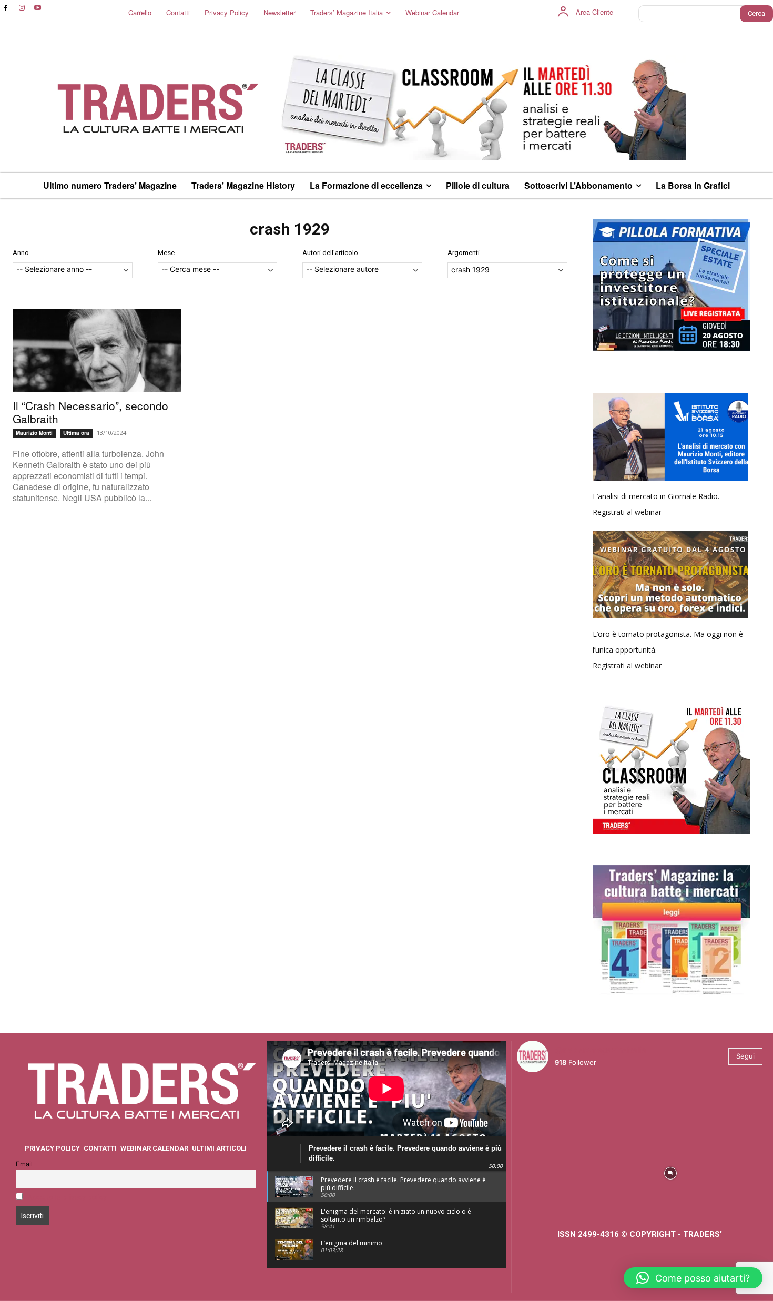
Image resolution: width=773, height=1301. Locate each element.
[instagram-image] (547, 1111)
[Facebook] (5, 8)
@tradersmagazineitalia (600, 1050)
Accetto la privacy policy (67, 1197)
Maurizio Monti (34, 432)
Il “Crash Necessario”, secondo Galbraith (90, 412)
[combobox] (73, 270)
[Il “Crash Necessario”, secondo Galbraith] (97, 351)
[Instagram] (21, 8)
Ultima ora (76, 432)
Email (24, 1164)
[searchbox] (72, 270)
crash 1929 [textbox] (470, 269)
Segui (745, 1056)
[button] (693, 1277)
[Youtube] (38, 8)
